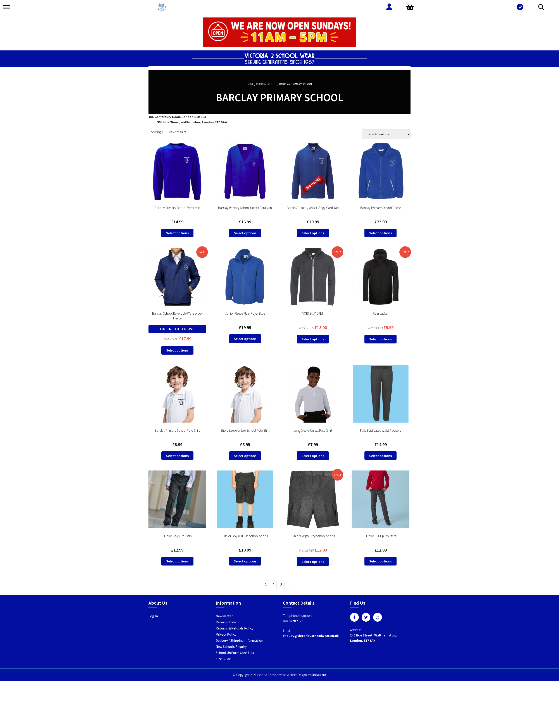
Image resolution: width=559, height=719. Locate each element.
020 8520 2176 (293, 621)
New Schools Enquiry (231, 646)
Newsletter (224, 616)
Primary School (266, 84)
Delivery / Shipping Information (239, 640)
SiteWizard (318, 675)
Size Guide (223, 659)
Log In (153, 616)
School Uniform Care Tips (235, 652)
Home (250, 84)
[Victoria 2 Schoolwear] (161, 7)
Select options (177, 233)
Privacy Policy (226, 634)
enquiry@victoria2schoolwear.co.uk (311, 635)
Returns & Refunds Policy (234, 628)
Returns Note (226, 622)
